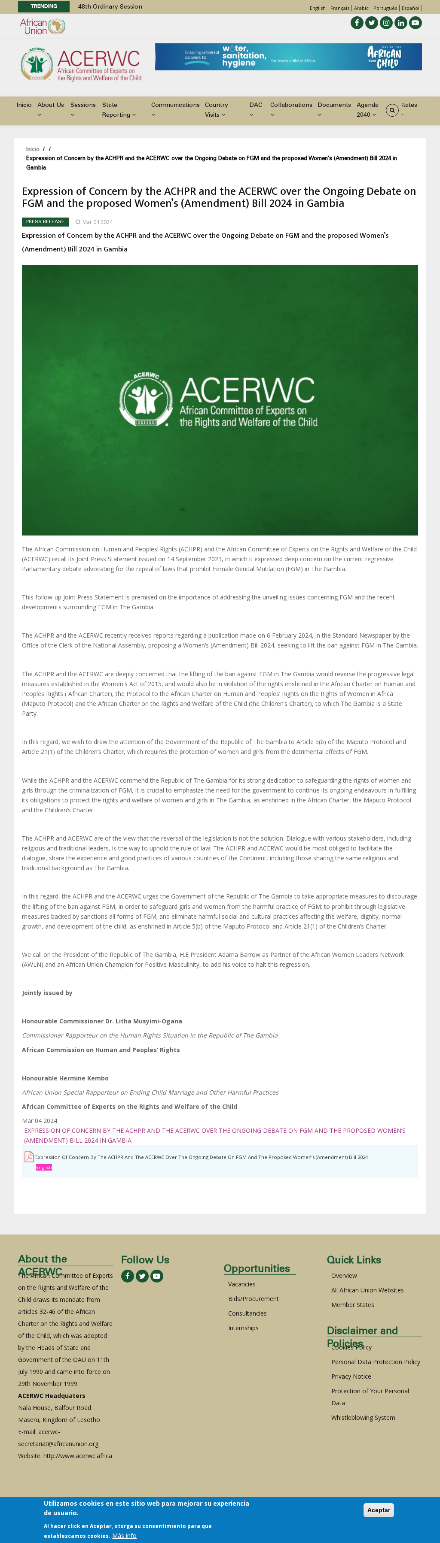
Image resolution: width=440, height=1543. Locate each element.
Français (339, 8)
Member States (352, 1305)
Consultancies (247, 1313)
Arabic (361, 8)
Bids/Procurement (253, 1299)
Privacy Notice (351, 1376)
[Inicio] (80, 64)
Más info (124, 1535)
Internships (243, 1328)
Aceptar (378, 1510)
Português (385, 8)
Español (410, 8)
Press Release (45, 222)
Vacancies (242, 1284)
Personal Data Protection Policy (375, 1362)
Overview (344, 1275)
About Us (50, 106)
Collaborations (291, 106)
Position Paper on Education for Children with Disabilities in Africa (172, 7)
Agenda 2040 (368, 110)
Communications (175, 106)
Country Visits (216, 110)
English (318, 8)
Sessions (83, 106)
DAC (255, 106)
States (408, 106)
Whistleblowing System (363, 1417)
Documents (334, 106)
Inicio (24, 106)
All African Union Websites (367, 1290)
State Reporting (117, 110)
